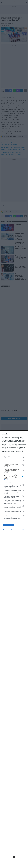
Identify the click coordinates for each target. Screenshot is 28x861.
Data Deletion (6, 529)
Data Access (14, 529)
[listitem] (14, 457)
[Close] (25, 433)
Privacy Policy (22, 529)
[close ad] (14, 857)
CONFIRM (8, 524)
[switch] (23, 460)
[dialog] (14, 645)
